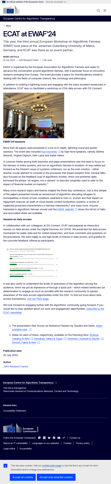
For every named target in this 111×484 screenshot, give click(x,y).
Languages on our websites (45, 443)
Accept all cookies (22, 477)
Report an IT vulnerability (15, 443)
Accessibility (26, 448)
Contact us (75, 437)
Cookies (67, 443)
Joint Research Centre (15, 366)
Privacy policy (83, 443)
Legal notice (9, 448)
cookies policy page (51, 465)
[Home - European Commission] (11, 9)
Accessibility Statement (14, 410)
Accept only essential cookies (56, 477)
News (8, 25)
